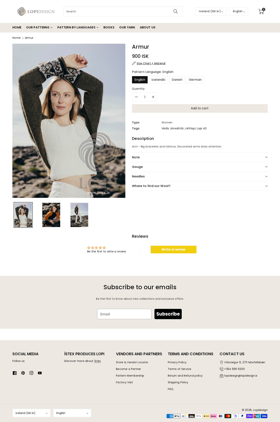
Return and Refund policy (185, 376)
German (195, 79)
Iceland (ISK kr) (25, 413)
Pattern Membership (130, 376)
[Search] (175, 11)
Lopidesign (260, 410)
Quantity (138, 89)
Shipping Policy (178, 382)
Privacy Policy (177, 362)
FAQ (170, 389)
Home (16, 38)
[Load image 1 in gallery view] (23, 214)
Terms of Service (179, 369)
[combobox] (123, 11)
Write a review (173, 249)
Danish (177, 79)
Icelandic (158, 79)
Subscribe (168, 314)
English (139, 79)
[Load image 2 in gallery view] (51, 214)
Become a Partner (128, 369)
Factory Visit (124, 382)
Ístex (97, 361)
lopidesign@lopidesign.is (240, 376)
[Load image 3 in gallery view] (79, 214)
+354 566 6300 (234, 369)
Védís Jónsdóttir (173, 128)
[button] (261, 11)
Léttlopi (190, 128)
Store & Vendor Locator (132, 362)
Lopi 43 (201, 128)
